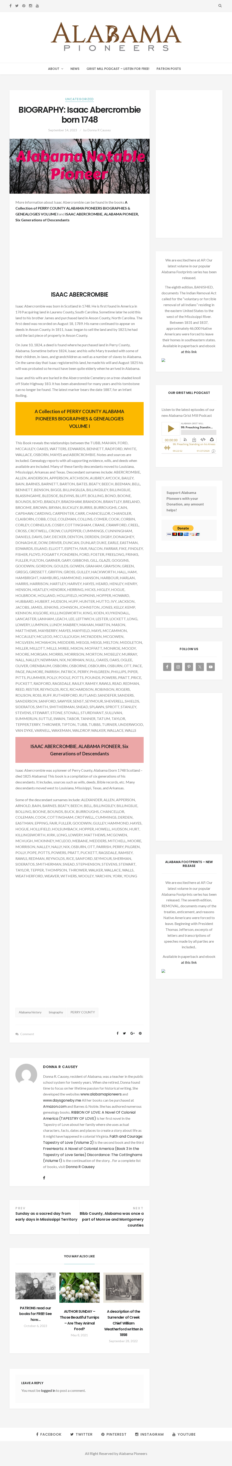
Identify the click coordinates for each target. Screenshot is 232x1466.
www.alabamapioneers (101, 1094)
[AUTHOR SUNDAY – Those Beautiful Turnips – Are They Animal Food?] (79, 1288)
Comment (27, 1034)
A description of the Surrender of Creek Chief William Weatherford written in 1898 (123, 1323)
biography (56, 1012)
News (74, 68)
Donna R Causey (99, 130)
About (53, 68)
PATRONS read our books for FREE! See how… (35, 1313)
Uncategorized (79, 99)
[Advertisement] (79, 258)
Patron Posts (169, 68)
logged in (48, 1390)
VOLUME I (49, 214)
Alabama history (30, 1012)
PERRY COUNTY (82, 1012)
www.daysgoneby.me (62, 1100)
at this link (189, 351)
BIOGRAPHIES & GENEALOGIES (91, 418)
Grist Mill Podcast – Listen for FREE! (118, 68)
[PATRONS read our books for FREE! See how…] (35, 1286)
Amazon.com (55, 1106)
